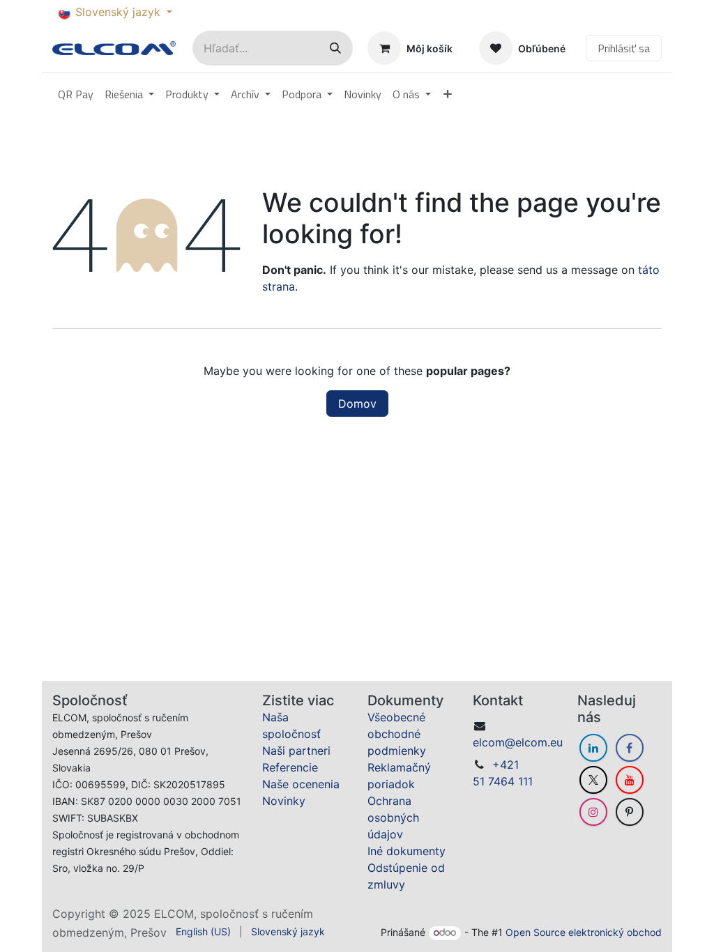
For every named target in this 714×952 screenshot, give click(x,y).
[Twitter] (593, 752)
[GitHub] (630, 784)
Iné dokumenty (406, 823)
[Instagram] (593, 784)
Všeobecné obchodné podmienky (396, 706)
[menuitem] (75, 94)
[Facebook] (630, 720)
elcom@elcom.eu (518, 714)
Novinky (283, 773)
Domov (357, 403)
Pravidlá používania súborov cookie (146, 921)
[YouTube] (630, 752)
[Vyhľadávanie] (335, 48)
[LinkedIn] (593, 720)
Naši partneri (296, 723)
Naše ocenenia (301, 756)
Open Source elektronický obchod (584, 932)
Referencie (290, 739)
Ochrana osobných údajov (393, 789)
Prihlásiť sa (624, 48)
